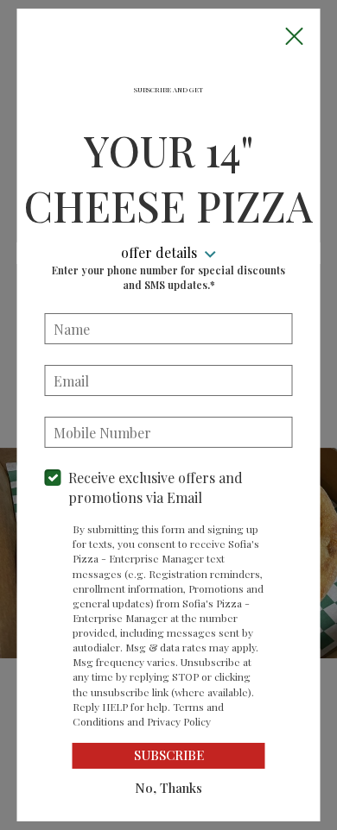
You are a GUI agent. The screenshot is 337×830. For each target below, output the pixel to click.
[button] (294, 35)
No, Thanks (168, 787)
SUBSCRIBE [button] (169, 755)
